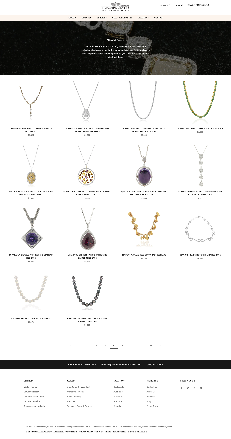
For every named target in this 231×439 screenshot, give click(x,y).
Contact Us (152, 387)
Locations (143, 17)
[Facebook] (181, 388)
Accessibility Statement (65, 432)
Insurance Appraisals (34, 406)
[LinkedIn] (201, 388)
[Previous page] (71, 346)
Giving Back (152, 406)
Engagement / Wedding (78, 387)
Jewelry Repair (31, 391)
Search (164, 5)
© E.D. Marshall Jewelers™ (39, 432)
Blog (149, 401)
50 (151, 345)
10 (123, 345)
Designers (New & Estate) (79, 406)
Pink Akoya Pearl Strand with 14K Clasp (31, 318)
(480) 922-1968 (202, 5)
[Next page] (160, 346)
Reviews (151, 396)
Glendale (117, 401)
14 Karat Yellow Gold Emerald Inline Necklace (200, 128)
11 (133, 345)
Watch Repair (30, 387)
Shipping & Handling (137, 432)
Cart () (179, 5)
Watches (86, 17)
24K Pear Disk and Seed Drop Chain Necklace (144, 255)
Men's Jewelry (74, 396)
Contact (158, 17)
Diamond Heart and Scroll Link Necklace (200, 255)
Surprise (117, 396)
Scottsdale (118, 387)
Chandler (117, 406)
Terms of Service (103, 432)
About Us (151, 391)
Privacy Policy (86, 432)
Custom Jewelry (32, 401)
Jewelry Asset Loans (34, 396)
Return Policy (119, 432)
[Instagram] (194, 388)
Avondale (118, 391)
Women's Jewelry (75, 391)
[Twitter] (188, 388)
